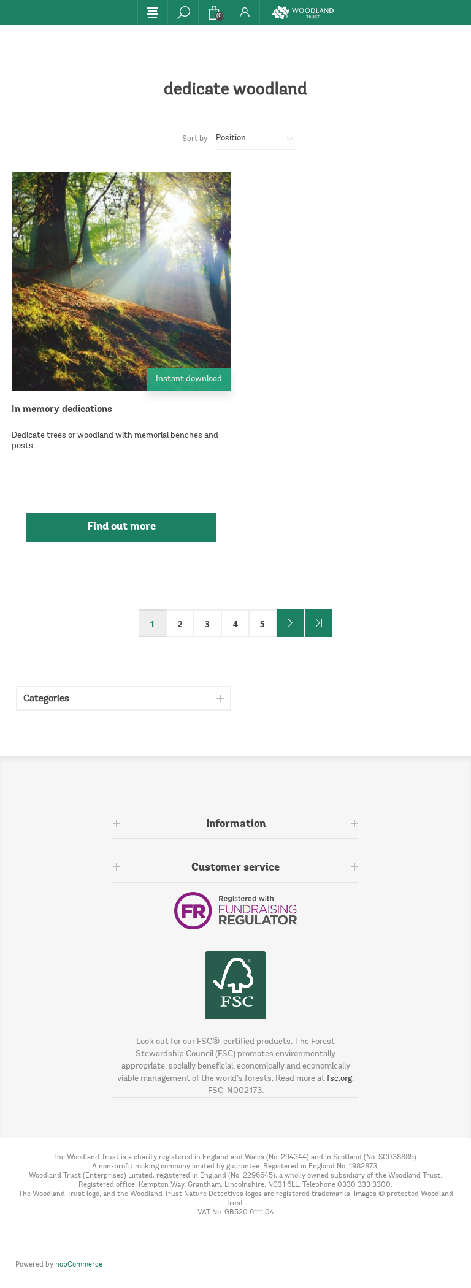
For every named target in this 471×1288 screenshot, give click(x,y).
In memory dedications (62, 409)
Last (318, 623)
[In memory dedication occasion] (121, 281)
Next (290, 623)
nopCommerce (78, 1264)
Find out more (121, 527)
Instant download (189, 379)
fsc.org (339, 1079)
